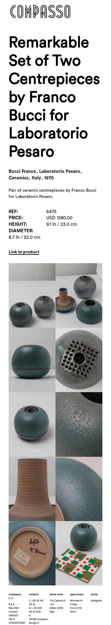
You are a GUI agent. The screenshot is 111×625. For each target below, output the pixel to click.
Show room (56, 594)
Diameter (20, 231)
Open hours (77, 594)
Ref (13, 211)
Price (15, 218)
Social (94, 594)
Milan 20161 (56, 608)
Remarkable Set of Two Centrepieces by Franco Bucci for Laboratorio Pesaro (54, 97)
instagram (96, 600)
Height (17, 224)
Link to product (24, 252)
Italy (52, 611)
